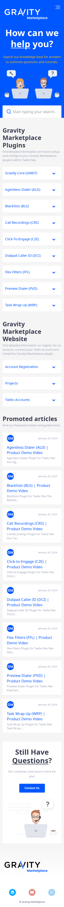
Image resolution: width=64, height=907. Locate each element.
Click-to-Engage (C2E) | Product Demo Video (27, 564)
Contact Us (32, 788)
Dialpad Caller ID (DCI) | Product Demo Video (28, 602)
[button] (57, 7)
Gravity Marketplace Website (22, 331)
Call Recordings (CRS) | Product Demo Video (27, 526)
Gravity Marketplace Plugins (22, 137)
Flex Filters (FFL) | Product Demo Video (29, 640)
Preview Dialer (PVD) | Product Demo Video (26, 678)
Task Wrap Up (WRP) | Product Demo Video (26, 716)
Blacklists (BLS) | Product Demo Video (28, 488)
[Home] (26, 13)
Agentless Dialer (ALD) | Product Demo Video (27, 450)
